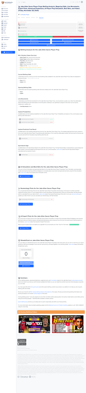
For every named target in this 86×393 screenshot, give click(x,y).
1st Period (23, 17)
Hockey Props (25, 14)
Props (37, 17)
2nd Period (28, 17)
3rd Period (33, 17)
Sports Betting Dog (23, 302)
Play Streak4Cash (26, 262)
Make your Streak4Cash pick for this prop (31, 69)
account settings (76, 194)
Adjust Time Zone (32, 66)
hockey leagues (37, 293)
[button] (82, 2)
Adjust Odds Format (32, 78)
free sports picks (35, 287)
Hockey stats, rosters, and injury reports (31, 67)
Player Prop (41, 17)
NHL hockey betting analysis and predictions (41, 292)
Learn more (59, 149)
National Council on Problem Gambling (58, 305)
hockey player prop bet (77, 280)
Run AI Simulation (25, 176)
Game (19, 17)
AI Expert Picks (25, 228)
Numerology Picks (25, 204)
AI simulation (53, 280)
